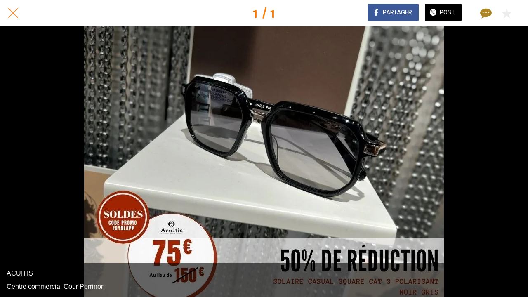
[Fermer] (13, 13)
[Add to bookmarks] (506, 13)
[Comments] (485, 13)
